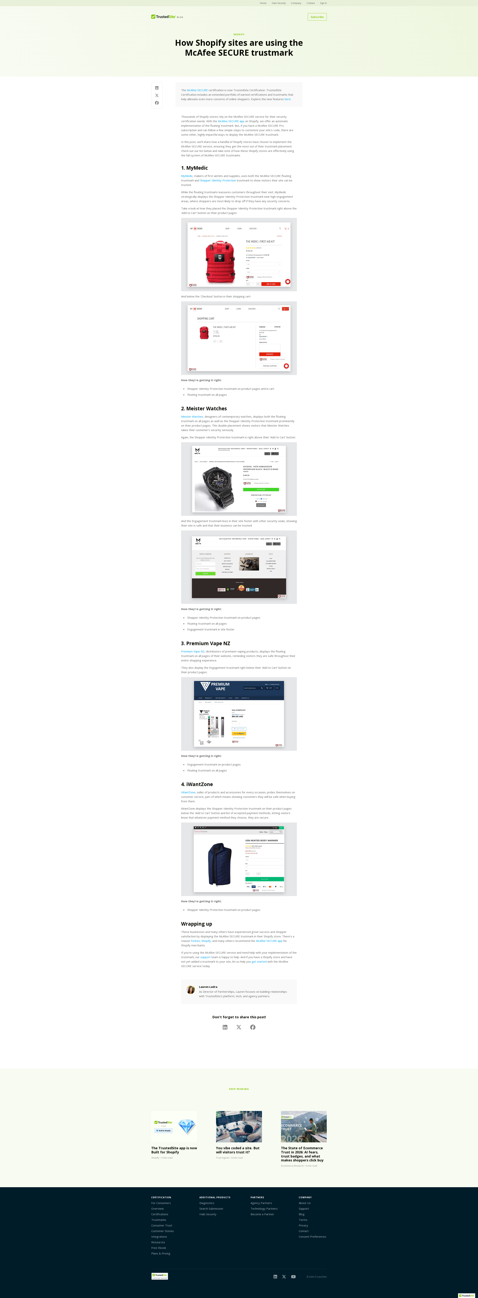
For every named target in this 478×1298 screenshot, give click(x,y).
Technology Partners (264, 1208)
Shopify (239, 34)
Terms (303, 1220)
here (288, 99)
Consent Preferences (312, 1236)
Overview (157, 1208)
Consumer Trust (161, 1225)
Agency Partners (261, 1203)
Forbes (195, 941)
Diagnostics (206, 1203)
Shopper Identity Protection (218, 180)
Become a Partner (262, 1214)
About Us (305, 1203)
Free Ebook (158, 1248)
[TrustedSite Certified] (159, 1276)
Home (263, 3)
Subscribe (317, 17)
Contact (311, 3)
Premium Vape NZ (192, 651)
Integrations (159, 1236)
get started (259, 961)
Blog (302, 1214)
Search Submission (211, 1208)
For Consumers (161, 1203)
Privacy (303, 1225)
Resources (158, 1242)
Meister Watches (192, 416)
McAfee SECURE (197, 90)
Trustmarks (158, 1220)
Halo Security (279, 3)
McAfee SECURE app (231, 121)
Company (296, 3)
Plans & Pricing (160, 1253)
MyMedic (187, 176)
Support (304, 1208)
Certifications (159, 1214)
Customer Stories (162, 1231)
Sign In (323, 3)
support (205, 957)
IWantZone (188, 792)
